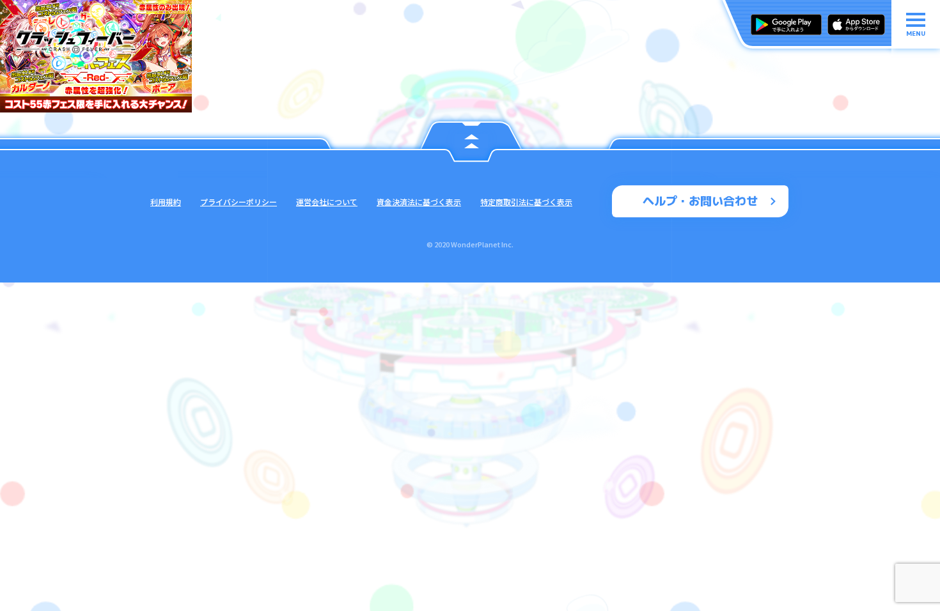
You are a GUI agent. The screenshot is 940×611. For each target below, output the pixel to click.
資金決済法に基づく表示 (419, 201)
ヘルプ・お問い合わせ (700, 201)
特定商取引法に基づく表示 (526, 201)
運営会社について (326, 201)
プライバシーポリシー (238, 201)
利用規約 (165, 201)
